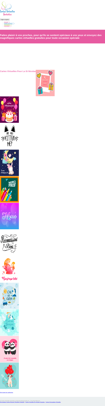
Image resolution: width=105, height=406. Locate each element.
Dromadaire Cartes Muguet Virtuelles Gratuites (12, 402)
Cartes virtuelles (8, 23)
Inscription (7, 26)
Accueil (6, 22)
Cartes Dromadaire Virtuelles (53, 402)
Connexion (7, 24)
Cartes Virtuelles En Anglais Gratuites (35, 402)
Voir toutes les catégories (6, 392)
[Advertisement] (52, 57)
